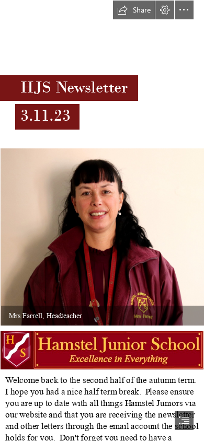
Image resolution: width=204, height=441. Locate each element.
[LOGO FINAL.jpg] (102, 350)
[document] (102, 220)
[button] (134, 10)
